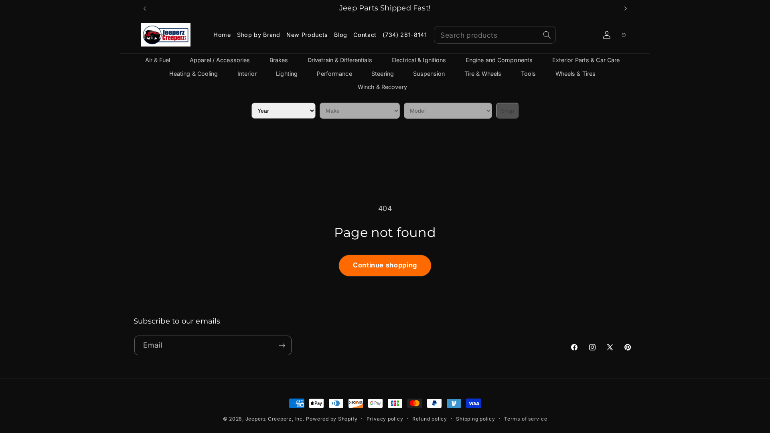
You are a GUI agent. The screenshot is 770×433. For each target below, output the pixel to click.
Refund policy (429, 419)
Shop (507, 110)
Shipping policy (475, 419)
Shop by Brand (258, 34)
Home (222, 34)
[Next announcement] (625, 8)
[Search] (547, 35)
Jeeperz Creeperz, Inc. (274, 419)
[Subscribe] (282, 345)
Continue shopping (385, 265)
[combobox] (495, 35)
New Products (307, 34)
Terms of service (525, 419)
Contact (365, 34)
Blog (340, 34)
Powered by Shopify (331, 419)
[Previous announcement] (145, 8)
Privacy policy (385, 419)
